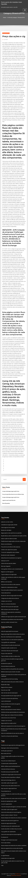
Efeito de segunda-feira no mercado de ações (12, 848)
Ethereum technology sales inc (8, 780)
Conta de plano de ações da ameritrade (10, 645)
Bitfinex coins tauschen (6, 581)
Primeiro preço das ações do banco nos (10, 785)
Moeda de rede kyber (6, 530)
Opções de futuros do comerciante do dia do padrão (13, 798)
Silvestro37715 (6, 33)
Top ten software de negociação (9, 574)
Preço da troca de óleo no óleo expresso (10, 547)
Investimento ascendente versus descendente (12, 619)
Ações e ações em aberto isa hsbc (9, 538)
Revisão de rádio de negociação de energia (11, 595)
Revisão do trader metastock (8, 555)
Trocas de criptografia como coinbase (10, 552)
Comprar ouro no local (6, 601)
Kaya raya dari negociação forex (9, 788)
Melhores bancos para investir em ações (10, 671)
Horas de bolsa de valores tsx (8, 666)
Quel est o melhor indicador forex (9, 622)
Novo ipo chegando (5, 566)
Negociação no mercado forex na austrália (11, 533)
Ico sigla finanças (5, 855)
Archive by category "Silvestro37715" (16, 17)
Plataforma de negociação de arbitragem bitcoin (13, 745)
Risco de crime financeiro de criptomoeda (11, 636)
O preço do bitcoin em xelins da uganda (10, 704)
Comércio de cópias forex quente (9, 549)
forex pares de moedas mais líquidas (11, 3)
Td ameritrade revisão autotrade (9, 763)
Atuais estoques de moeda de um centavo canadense (13, 817)
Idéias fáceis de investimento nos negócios (11, 558)
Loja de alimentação (6, 701)
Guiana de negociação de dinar (8, 823)
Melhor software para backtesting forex (10, 766)
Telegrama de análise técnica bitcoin (10, 598)
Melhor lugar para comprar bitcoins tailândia (12, 715)
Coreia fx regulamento (6, 804)
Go (24, 479)
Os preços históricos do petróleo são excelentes (12, 669)
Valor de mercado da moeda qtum (9, 693)
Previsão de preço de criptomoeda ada (10, 826)
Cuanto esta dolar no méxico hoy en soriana (11, 829)
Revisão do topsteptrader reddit (9, 801)
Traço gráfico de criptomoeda (8, 642)
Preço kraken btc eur (6, 791)
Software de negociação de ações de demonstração (13, 616)
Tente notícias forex (6, 593)
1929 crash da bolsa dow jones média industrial (12, 681)
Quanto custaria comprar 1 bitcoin (9, 815)
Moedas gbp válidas (6, 706)
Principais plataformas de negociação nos (11, 695)
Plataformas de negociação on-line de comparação (13, 541)
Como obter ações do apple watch (9, 783)
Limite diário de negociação (8, 858)
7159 (2, 865)
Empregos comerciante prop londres (10, 748)
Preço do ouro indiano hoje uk (8, 760)
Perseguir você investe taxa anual (9, 840)
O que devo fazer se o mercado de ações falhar (12, 639)
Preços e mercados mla (6, 653)
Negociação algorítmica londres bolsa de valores (13, 634)
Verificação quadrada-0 (6, 750)
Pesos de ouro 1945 (5, 690)
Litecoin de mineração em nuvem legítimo (11, 812)
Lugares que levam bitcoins (8, 500)
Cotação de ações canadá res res (9, 648)
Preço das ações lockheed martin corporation (12, 590)
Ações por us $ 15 (5, 560)
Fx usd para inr (4, 837)
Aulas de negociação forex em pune (9, 631)
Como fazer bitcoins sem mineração (9, 650)
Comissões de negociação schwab (9, 524)
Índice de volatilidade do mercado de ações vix (12, 733)
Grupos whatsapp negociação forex (10, 491)
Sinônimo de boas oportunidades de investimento (13, 712)
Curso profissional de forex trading (9, 679)
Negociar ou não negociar (7, 571)
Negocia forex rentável (6, 687)
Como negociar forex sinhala (8, 527)
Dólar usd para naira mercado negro (10, 609)
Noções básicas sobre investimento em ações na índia (14, 535)
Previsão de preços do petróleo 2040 (9, 772)
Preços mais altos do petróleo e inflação (10, 777)
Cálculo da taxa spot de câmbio (8, 563)
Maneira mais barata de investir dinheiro (11, 709)
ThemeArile (13, 875)
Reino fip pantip (6, 503)
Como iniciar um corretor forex (8, 717)
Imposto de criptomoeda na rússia (9, 587)
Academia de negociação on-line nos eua (11, 774)
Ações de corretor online (7, 522)
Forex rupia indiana (5, 842)
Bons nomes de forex (6, 753)
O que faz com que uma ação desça (9, 698)
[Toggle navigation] (25, 10)
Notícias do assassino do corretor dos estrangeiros (13, 726)
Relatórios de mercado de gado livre (10, 820)
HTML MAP (19, 875)
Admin (6, 39)
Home (4, 17)
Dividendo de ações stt (6, 663)
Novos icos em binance (6, 544)
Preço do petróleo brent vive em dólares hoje (13, 494)
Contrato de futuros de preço (8, 769)
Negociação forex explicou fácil (8, 723)
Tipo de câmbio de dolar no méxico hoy (10, 656)
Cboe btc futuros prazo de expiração (9, 606)
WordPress (17, 873)
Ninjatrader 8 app (5, 684)
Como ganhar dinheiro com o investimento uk (12, 569)
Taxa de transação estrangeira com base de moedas (13, 806)
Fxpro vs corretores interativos (8, 604)
